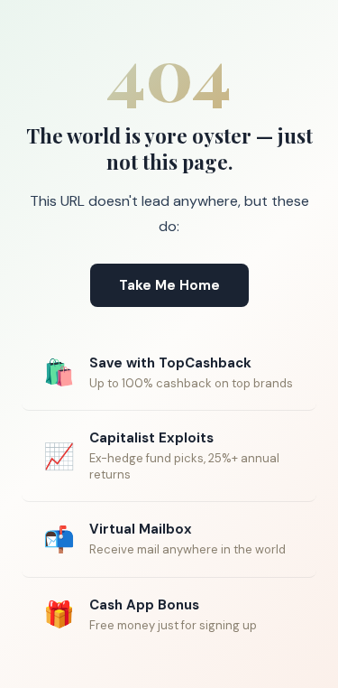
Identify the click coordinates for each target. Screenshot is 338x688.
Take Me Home (169, 285)
